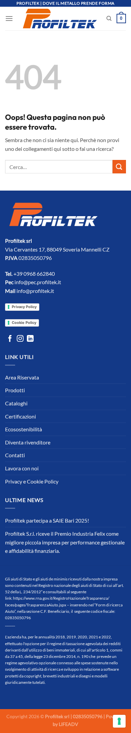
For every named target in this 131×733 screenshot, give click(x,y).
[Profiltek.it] (59, 18)
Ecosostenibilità (23, 429)
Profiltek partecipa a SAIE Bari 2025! (47, 520)
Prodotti (15, 390)
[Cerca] (109, 18)
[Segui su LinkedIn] (30, 339)
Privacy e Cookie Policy (31, 481)
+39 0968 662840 (34, 273)
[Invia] (119, 166)
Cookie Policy (24, 322)
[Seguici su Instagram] (20, 339)
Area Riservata (22, 377)
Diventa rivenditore (27, 442)
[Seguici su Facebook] (10, 339)
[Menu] (9, 18)
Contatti (15, 455)
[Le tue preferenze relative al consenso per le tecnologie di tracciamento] (119, 721)
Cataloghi (16, 403)
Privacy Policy (24, 306)
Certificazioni (20, 416)
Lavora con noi (22, 468)
